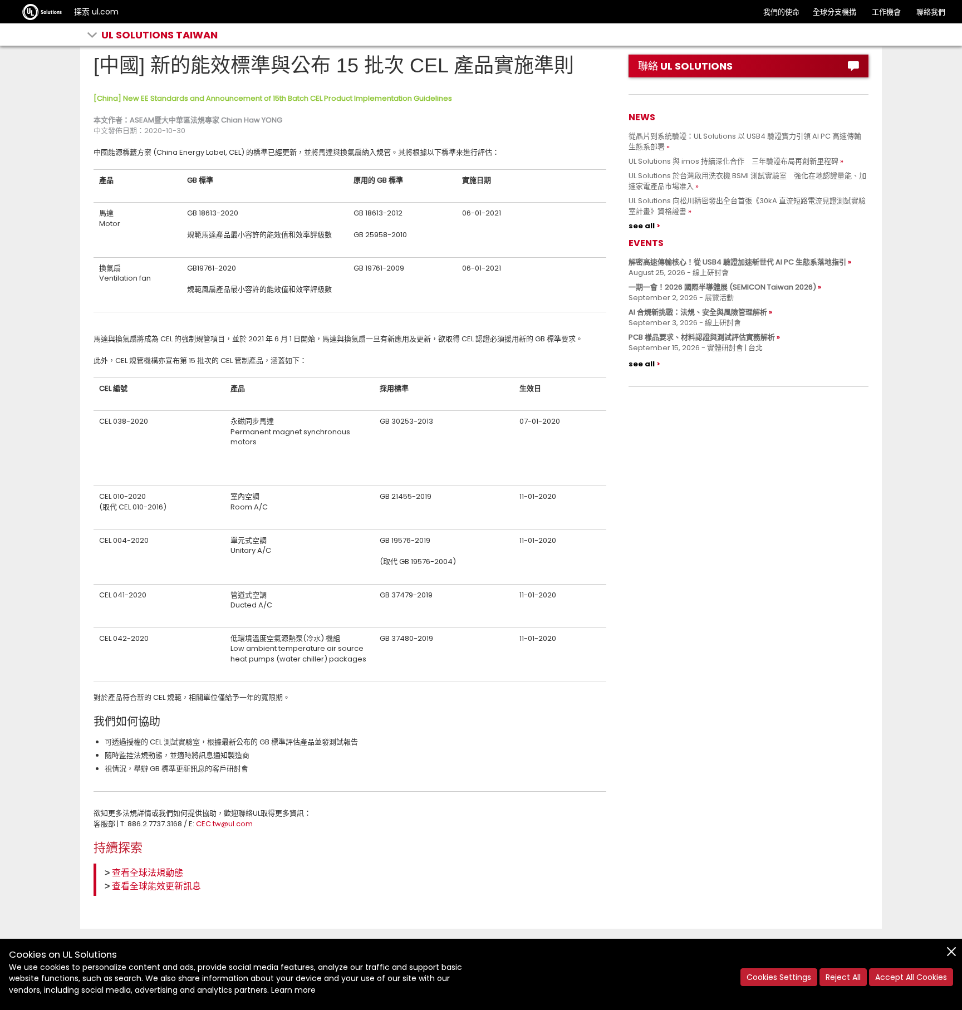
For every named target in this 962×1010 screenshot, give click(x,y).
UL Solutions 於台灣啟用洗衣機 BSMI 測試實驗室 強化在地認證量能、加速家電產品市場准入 (747, 181)
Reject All (843, 977)
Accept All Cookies (911, 977)
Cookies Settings (779, 977)
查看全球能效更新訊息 (156, 886)
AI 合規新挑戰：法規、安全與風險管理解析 (698, 312)
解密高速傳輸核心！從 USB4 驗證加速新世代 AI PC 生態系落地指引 (737, 262)
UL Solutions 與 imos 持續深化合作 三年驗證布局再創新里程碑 (733, 161)
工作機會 (886, 12)
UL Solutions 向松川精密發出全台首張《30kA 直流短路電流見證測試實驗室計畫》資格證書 (747, 206)
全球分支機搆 (834, 12)
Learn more (293, 990)
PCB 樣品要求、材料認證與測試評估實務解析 (702, 337)
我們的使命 (781, 12)
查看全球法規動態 (147, 872)
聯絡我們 (930, 12)
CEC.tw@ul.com (224, 823)
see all (642, 225)
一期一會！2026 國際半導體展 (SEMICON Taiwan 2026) (722, 287)
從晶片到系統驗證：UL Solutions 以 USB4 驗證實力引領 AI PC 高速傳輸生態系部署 (745, 141)
